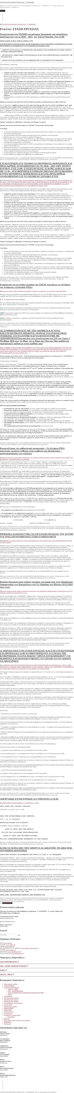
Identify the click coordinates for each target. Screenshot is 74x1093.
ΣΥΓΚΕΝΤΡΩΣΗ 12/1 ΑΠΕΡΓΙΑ (18, 844)
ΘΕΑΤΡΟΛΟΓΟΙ (23, 645)
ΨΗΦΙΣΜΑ (7, 1022)
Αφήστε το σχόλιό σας (50, 159)
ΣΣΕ (19, 444)
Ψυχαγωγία (7, 1024)
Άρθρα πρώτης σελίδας (62, 526)
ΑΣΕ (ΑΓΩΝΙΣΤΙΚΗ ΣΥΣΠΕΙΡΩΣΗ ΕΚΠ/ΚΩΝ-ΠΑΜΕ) (26, 993)
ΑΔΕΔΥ (31, 325)
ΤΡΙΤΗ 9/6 (33, 159)
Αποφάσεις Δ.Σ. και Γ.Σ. (47, 157)
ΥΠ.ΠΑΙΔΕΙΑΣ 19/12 (7, 646)
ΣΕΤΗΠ (25, 578)
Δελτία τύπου (8, 1005)
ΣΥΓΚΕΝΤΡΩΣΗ (23, 159)
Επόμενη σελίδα (7, 903)
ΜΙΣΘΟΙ (58, 277)
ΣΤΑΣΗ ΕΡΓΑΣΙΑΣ (11, 159)
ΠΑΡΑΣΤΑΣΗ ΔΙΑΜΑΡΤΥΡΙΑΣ (40, 645)
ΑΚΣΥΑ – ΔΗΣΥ (13, 989)
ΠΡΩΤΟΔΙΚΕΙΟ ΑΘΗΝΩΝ (64, 528)
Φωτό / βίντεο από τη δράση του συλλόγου (17, 1020)
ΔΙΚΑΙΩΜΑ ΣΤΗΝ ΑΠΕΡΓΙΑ (23, 899)
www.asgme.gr (10, 950)
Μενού (2, 11)
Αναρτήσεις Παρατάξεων (11, 987)
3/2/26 (53, 442)
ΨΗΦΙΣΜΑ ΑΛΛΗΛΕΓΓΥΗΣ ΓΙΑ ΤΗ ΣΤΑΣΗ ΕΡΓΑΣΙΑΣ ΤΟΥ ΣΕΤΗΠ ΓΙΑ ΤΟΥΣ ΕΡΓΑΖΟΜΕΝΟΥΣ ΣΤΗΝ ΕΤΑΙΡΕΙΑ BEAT (36, 535)
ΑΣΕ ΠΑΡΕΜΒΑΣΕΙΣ (9, 962)
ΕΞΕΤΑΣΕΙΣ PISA (24, 528)
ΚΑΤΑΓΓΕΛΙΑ (8, 1012)
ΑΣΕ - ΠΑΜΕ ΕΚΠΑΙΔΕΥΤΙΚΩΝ (13, 966)
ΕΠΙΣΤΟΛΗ (8, 1010)
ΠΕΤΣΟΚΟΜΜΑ (14, 279)
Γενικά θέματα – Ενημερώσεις (13, 1003)
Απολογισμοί (8, 996)
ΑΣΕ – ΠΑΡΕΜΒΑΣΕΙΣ (15, 991)
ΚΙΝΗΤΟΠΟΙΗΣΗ (24, 795)
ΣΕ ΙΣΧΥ (50, 325)
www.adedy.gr (10, 945)
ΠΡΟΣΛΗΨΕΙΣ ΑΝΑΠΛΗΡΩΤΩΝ (32, 279)
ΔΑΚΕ (2, 970)
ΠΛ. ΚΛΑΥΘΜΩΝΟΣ (41, 899)
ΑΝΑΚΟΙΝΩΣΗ (45, 323)
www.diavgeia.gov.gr (14, 952)
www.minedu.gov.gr (17, 953)
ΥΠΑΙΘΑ (40, 159)
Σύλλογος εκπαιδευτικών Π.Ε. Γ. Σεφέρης (13, 157)
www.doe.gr (8, 943)
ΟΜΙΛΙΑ (7, 1018)
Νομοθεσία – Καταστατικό (12, 1015)
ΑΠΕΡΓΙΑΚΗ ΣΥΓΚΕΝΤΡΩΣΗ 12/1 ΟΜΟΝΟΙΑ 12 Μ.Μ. (29, 799)
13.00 (53, 277)
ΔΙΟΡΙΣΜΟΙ (58, 157)
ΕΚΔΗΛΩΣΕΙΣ (9, 1008)
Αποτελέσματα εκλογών (11, 998)
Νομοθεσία (11, 1017)
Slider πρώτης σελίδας (11, 984)
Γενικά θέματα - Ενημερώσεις (42, 277)
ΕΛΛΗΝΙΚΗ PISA (41, 325)
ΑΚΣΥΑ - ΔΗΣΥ (6, 974)
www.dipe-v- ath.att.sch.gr (30, 948)
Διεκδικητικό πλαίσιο (10, 1006)
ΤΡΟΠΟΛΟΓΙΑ (5, 901)
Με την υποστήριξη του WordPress (45, 1092)
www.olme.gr (9, 946)
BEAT (20, 578)
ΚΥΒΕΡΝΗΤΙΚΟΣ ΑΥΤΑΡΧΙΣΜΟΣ (42, 528)
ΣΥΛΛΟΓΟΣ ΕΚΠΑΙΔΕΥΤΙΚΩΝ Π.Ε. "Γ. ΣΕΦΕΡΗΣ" (17, 2)
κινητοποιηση (8, 1013)
